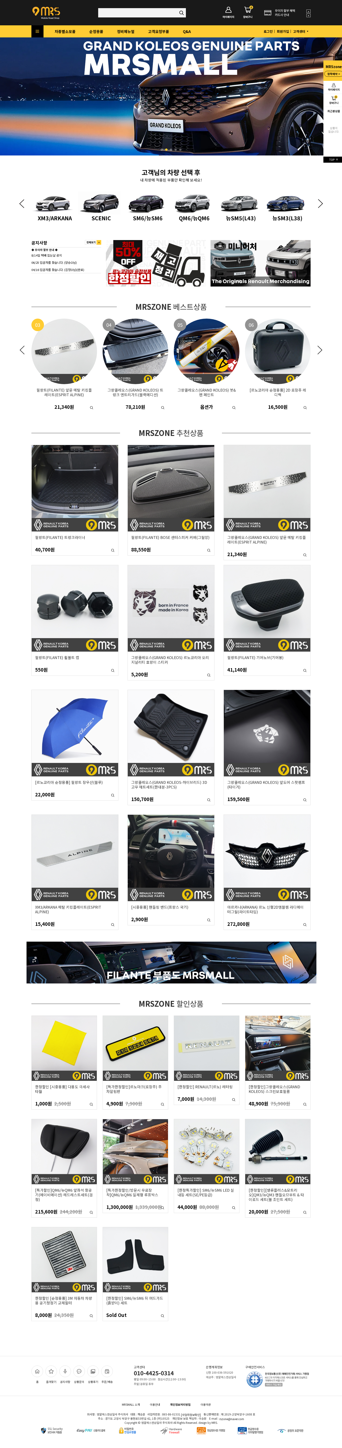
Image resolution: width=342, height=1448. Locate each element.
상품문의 (79, 1382)
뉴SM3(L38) (194, 217)
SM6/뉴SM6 (55, 217)
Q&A (187, 31)
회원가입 (283, 31)
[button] (21, 203)
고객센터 (299, 31)
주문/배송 (107, 1382)
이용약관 (206, 1404)
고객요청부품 (158, 31)
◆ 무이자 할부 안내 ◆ (44, 250)
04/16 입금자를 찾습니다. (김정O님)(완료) (57, 269)
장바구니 (247, 13)
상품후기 (93, 1382)
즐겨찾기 (51, 1382)
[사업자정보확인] (191, 1415)
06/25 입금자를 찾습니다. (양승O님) (54, 262)
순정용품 (96, 31)
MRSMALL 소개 (131, 1404)
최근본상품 (333, 111)
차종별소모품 (65, 31)
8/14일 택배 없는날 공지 (46, 255)
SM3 (287, 217)
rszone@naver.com (231, 1419)
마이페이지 (228, 17)
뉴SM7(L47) (241, 217)
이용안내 (155, 1404)
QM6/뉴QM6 (101, 217)
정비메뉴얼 (125, 31)
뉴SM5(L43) (148, 217)
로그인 (268, 31)
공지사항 (65, 1382)
